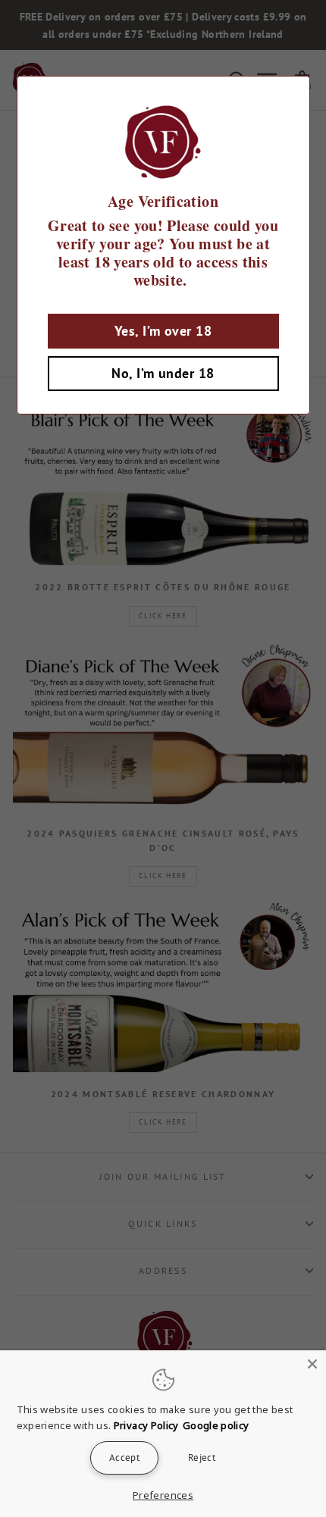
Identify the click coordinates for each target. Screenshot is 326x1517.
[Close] (312, 1364)
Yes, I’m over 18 (163, 330)
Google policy (216, 1425)
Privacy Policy (146, 1425)
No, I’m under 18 (162, 373)
